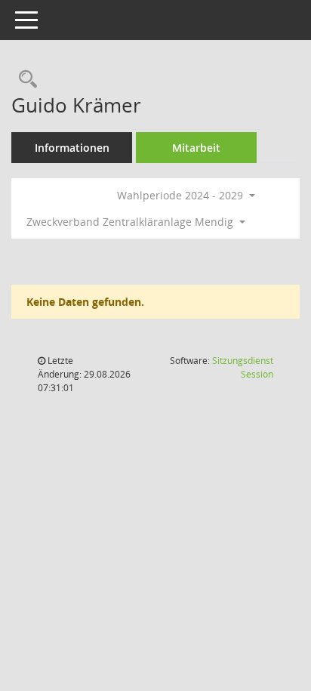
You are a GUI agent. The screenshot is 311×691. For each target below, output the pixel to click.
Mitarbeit (196, 147)
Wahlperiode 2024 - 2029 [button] (181, 195)
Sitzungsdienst (242, 367)
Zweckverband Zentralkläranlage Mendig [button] (131, 221)
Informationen (72, 147)
